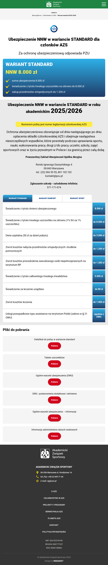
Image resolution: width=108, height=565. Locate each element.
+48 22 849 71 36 (55, 477)
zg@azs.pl (52, 481)
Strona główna (36, 15)
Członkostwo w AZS (49, 15)
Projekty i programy (54, 505)
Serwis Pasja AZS (54, 511)
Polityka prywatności (54, 532)
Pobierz (54, 346)
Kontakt (54, 525)
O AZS (54, 491)
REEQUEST (58, 561)
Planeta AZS (54, 518)
